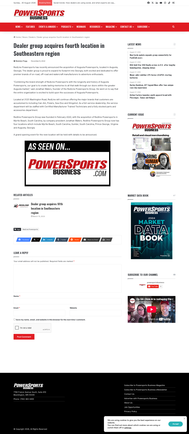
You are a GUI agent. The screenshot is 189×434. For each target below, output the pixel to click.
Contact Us (129, 394)
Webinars (81, 26)
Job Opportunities (132, 407)
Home (18, 37)
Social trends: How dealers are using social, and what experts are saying (85, 3)
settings (127, 428)
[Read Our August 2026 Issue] (151, 150)
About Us (128, 403)
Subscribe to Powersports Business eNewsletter (145, 390)
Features (30, 26)
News (17, 26)
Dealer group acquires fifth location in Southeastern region (47, 208)
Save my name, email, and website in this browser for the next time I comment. (51, 320)
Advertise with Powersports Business (140, 398)
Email (17, 308)
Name (17, 296)
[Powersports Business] (39, 14)
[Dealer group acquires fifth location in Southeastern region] (21, 206)
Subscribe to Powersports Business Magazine (144, 385)
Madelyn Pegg (21, 61)
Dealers (32, 37)
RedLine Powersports (30, 229)
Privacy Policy (130, 411)
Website (73, 308)
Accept (176, 424)
